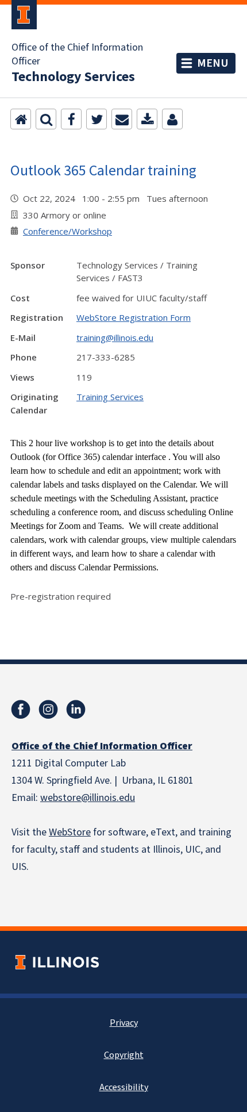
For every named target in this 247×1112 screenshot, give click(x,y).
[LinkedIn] (75, 709)
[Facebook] (71, 119)
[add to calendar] (147, 119)
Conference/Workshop (67, 231)
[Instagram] (48, 709)
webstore (60, 798)
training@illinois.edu (114, 337)
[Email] (121, 119)
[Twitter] (96, 119)
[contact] (172, 119)
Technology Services (73, 77)
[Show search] (46, 119)
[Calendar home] (20, 119)
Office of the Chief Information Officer (77, 54)
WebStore (70, 832)
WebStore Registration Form (133, 317)
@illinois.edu (108, 798)
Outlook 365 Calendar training (103, 169)
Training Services (110, 396)
